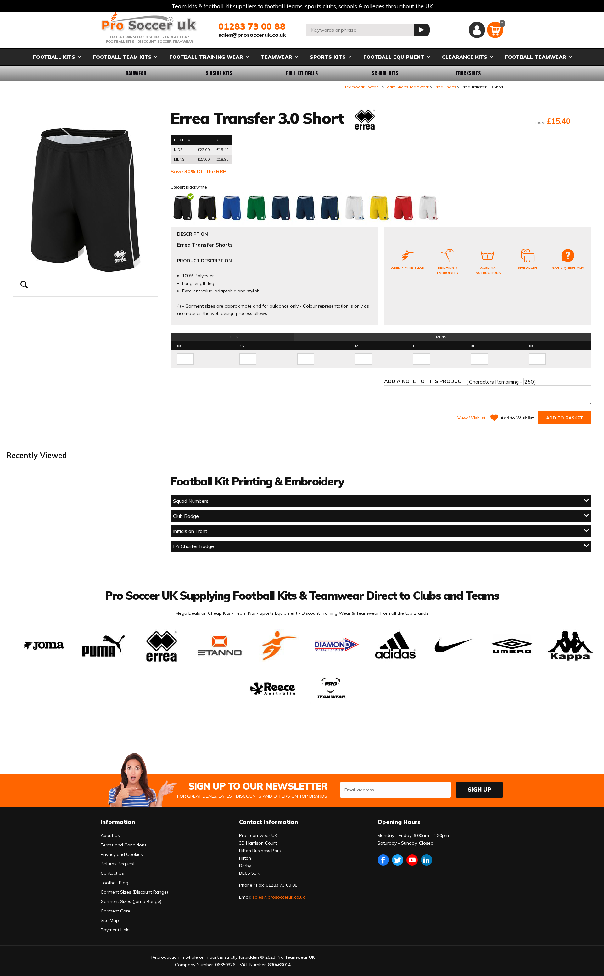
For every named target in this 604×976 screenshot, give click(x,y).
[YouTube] (412, 860)
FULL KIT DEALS (302, 73)
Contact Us (112, 873)
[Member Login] (477, 30)
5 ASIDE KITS (218, 73)
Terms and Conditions (124, 845)
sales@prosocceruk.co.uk (252, 34)
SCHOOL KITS (385, 73)
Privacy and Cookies (122, 854)
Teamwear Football (362, 87)
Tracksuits (468, 73)
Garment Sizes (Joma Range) (131, 901)
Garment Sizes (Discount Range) (134, 892)
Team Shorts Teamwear (407, 87)
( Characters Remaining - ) (460, 381)
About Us (110, 835)
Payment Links (116, 930)
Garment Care (115, 911)
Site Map (110, 920)
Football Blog (114, 882)
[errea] (364, 120)
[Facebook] (383, 860)
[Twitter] (397, 860)
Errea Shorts (444, 87)
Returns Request (118, 864)
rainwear (136, 73)
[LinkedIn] (426, 860)
